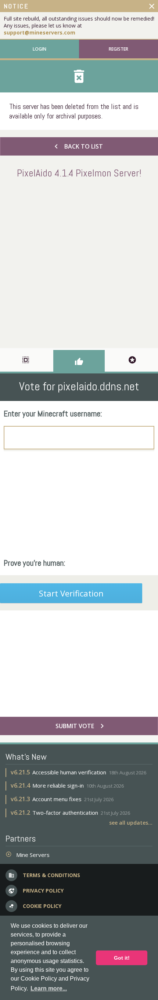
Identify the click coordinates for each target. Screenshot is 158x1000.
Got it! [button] (122, 958)
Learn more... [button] (48, 988)
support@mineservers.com (39, 32)
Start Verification (71, 593)
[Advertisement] (79, 262)
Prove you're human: (34, 563)
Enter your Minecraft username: (53, 413)
